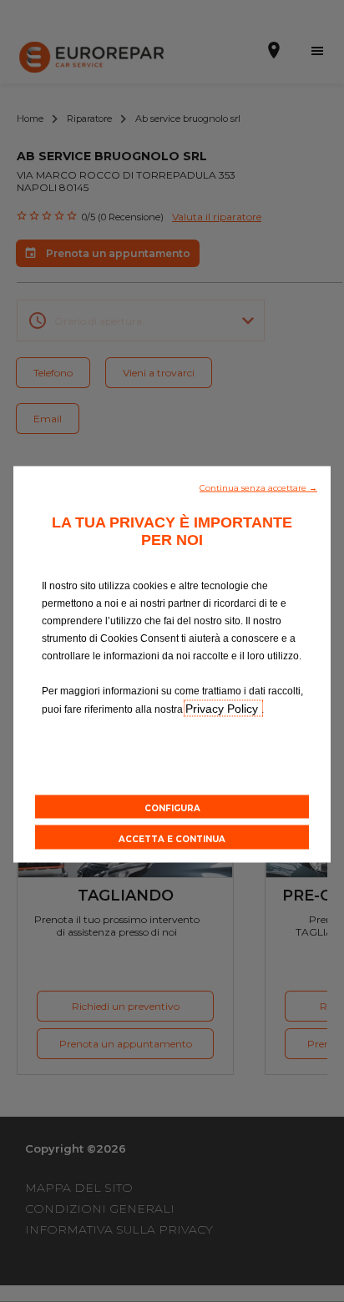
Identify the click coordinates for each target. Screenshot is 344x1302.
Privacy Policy (223, 708)
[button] (258, 486)
